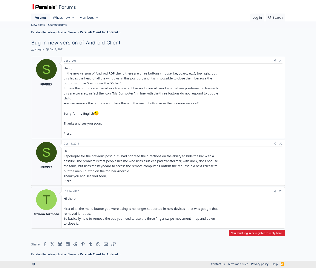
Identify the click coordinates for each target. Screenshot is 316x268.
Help (275, 264)
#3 (280, 191)
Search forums (57, 25)
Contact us (218, 264)
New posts (38, 25)
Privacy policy (259, 264)
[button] (73, 17)
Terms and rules (238, 264)
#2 (280, 143)
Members (87, 17)
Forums (40, 17)
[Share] (275, 60)
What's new (61, 17)
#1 (280, 60)
